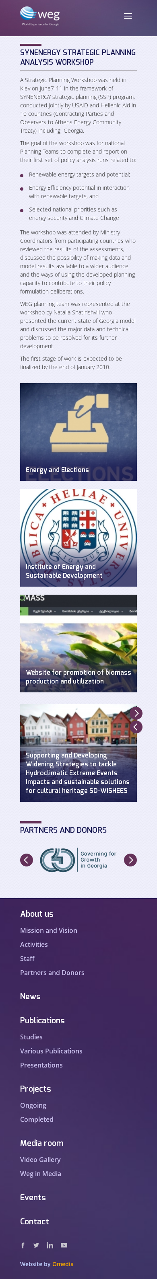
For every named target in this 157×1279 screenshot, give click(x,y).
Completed (37, 1119)
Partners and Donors (52, 972)
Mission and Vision (48, 930)
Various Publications (51, 1051)
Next (136, 713)
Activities (34, 944)
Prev (136, 727)
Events (33, 1198)
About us (37, 914)
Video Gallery (40, 1159)
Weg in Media (40, 1173)
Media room (42, 1143)
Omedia (63, 1264)
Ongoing (33, 1105)
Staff (27, 958)
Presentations (41, 1065)
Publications (42, 1021)
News (30, 997)
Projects (35, 1089)
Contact (34, 1222)
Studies (31, 1037)
